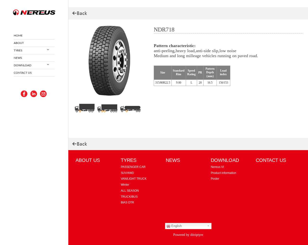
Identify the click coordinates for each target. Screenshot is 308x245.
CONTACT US (23, 72)
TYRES (18, 50)
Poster (215, 178)
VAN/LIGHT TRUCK (134, 178)
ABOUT (19, 43)
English (176, 226)
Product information (223, 173)
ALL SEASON (130, 190)
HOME (18, 35)
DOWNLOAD (22, 65)
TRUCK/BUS (129, 196)
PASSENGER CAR (133, 167)
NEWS (18, 57)
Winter (125, 184)
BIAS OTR (127, 202)
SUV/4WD (127, 173)
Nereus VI (217, 167)
